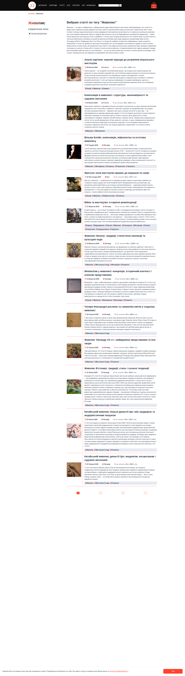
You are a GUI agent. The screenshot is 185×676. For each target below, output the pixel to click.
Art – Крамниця (88, 5)
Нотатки (76, 5)
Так (173, 671)
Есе (68, 5)
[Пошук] (120, 5)
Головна (31, 13)
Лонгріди (53, 5)
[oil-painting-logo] (32, 5)
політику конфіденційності (118, 671)
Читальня (42, 5)
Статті (62, 5)
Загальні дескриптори (38, 33)
